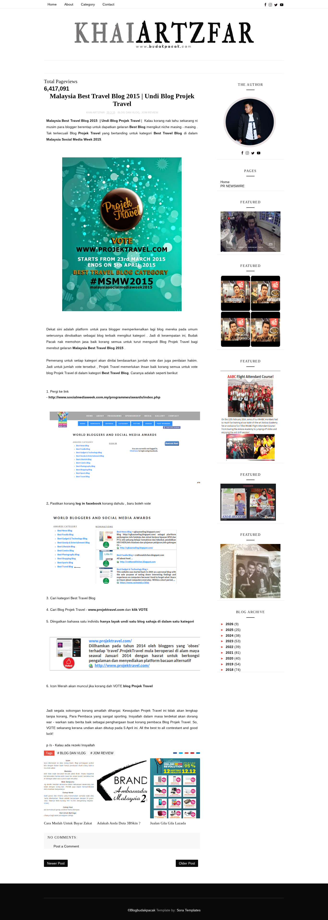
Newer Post (56, 863)
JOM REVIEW (149, 112)
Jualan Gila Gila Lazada (168, 823)
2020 (230, 658)
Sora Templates (188, 910)
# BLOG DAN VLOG (71, 753)
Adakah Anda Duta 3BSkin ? (118, 823)
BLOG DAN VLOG (129, 112)
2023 (230, 641)
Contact (108, 4)
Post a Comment (66, 846)
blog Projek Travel (138, 686)
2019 (230, 664)
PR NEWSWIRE (232, 186)
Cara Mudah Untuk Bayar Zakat (68, 823)
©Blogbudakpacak (142, 910)
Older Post (187, 863)
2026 (230, 624)
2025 (230, 630)
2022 (230, 647)
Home (52, 4)
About (68, 4)
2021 (230, 652)
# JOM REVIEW (102, 753)
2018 (230, 670)
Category (88, 4)
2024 (230, 635)
